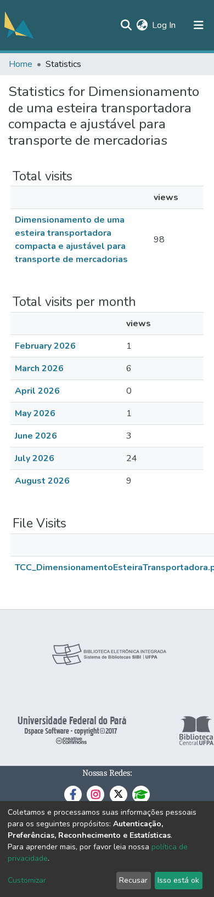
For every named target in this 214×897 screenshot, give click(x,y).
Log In (164, 25)
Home (20, 64)
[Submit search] (126, 25)
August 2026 (42, 481)
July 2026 (34, 458)
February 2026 (45, 346)
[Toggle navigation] (198, 25)
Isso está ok (178, 880)
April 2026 (37, 391)
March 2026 (39, 368)
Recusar (133, 880)
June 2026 (36, 436)
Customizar (27, 880)
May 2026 (35, 413)
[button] (142, 25)
